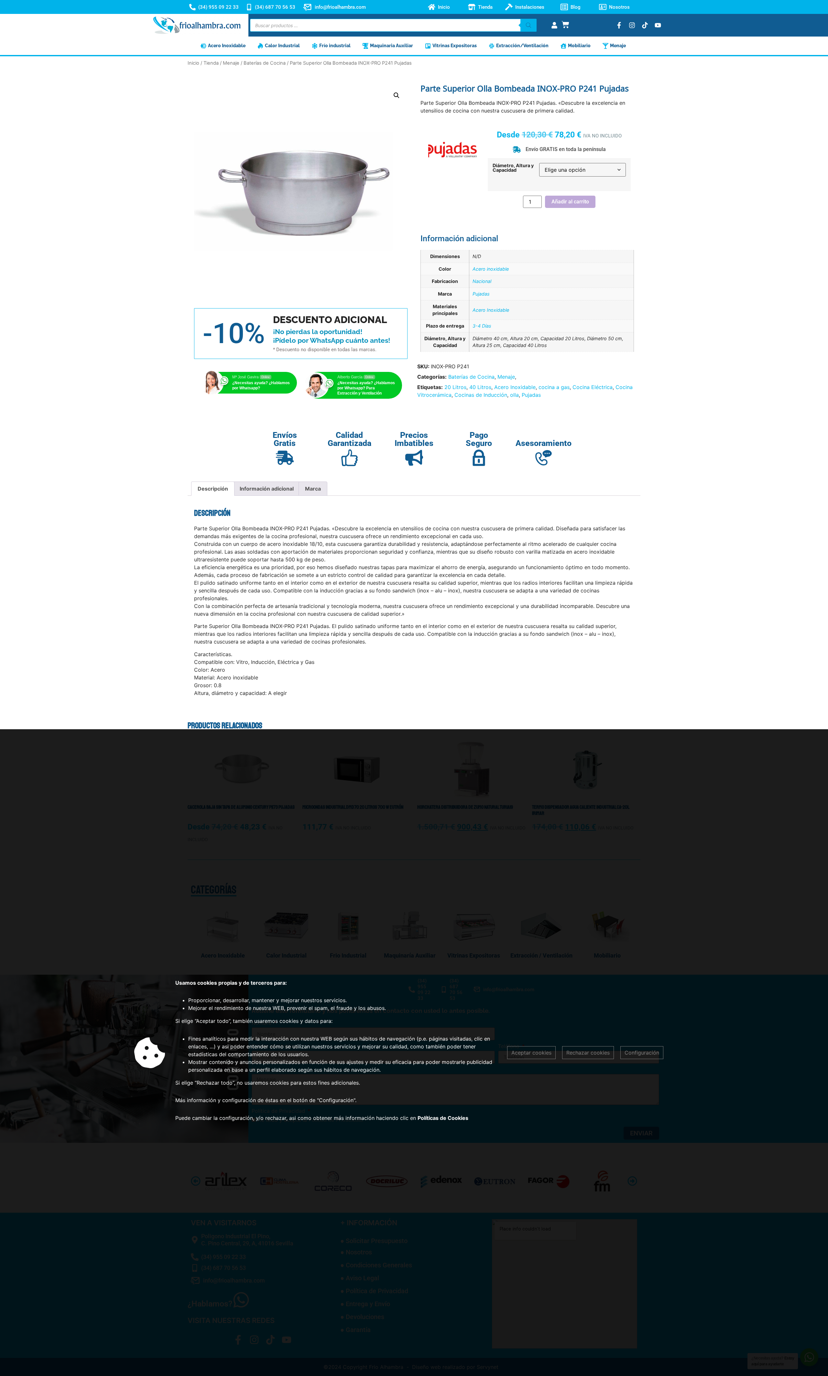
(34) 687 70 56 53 (275, 7)
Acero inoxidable (491, 269)
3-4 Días (482, 326)
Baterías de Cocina (265, 63)
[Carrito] (565, 24)
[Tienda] (471, 7)
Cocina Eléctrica (592, 387)
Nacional (482, 281)
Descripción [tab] (213, 488)
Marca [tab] (313, 488)
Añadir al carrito (570, 202)
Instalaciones (529, 7)
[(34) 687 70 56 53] (249, 7)
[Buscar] (528, 25)
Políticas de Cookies (443, 1118)
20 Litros (455, 387)
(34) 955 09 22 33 (218, 7)
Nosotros (619, 7)
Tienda (485, 7)
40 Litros (480, 387)
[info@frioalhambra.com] (307, 7)
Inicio (444, 7)
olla (514, 395)
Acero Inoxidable (491, 310)
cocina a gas (554, 387)
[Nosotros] (602, 7)
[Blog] (564, 7)
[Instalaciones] (509, 7)
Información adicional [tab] (267, 488)
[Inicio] (431, 7)
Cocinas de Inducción (480, 395)
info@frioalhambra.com (340, 7)
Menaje (231, 63)
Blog (576, 7)
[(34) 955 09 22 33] (192, 7)
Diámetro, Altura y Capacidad (513, 168)
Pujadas (481, 294)
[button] (396, 95)
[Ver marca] (452, 172)
